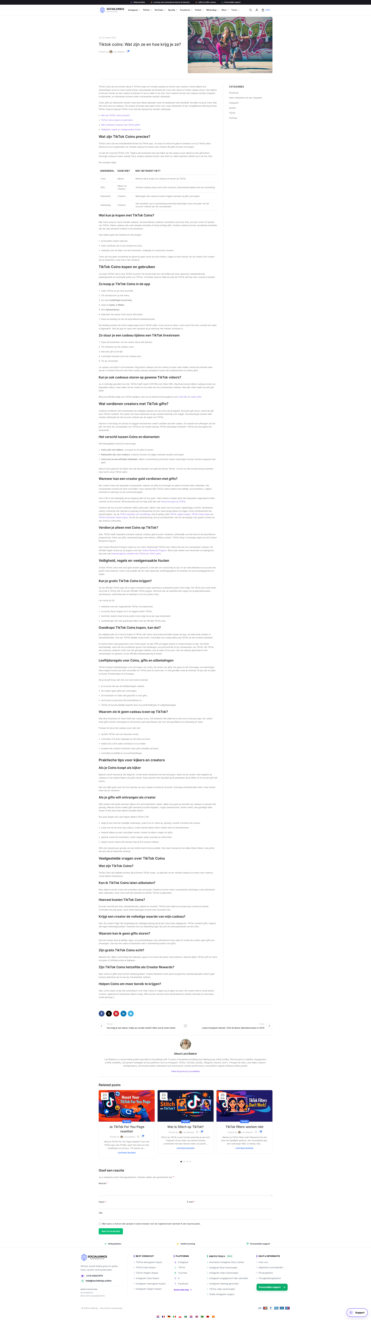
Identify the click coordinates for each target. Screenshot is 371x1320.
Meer (224, 10)
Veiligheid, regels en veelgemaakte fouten (121, 129)
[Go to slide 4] (190, 1161)
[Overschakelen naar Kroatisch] (191, 1316)
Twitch (198, 10)
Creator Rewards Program (154, 550)
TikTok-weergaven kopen (149, 1262)
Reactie (103, 1183)
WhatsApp (211, 10)
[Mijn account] (257, 10)
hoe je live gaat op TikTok (173, 501)
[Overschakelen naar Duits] (169, 1316)
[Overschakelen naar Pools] (180, 1316)
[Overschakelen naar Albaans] (208, 1316)
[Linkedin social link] (123, 1014)
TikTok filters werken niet (244, 1127)
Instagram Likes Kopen (147, 1278)
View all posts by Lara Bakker (185, 1071)
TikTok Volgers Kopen (147, 1272)
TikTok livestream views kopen (113, 517)
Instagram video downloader (223, 1272)
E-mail (191, 1201)
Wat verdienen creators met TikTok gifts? (120, 125)
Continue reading (127, 1153)
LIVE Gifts (182, 397)
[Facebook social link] (102, 1014)
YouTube (159, 10)
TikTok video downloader (222, 1289)
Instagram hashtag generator (224, 1283)
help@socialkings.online (97, 1280)
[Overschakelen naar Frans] (163, 1316)
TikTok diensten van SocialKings (135, 514)
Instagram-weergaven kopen (151, 1283)
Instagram (133, 10)
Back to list (185, 1026)
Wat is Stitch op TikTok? (185, 1127)
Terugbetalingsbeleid (270, 1278)
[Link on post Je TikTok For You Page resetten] (127, 1106)
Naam (102, 1201)
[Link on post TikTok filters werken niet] (244, 1106)
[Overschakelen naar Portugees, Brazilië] (202, 1316)
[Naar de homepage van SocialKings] (94, 1257)
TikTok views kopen (201, 514)
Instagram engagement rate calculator (228, 1278)
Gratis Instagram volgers (221, 1294)
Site (100, 1212)
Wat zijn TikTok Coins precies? (115, 115)
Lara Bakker (119, 52)
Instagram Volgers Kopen (149, 1288)
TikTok (146, 10)
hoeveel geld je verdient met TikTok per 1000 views (136, 553)
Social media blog (183, 1290)
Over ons (263, 1262)
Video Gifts (196, 397)
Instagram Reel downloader (223, 1267)
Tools (234, 10)
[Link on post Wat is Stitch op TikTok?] (186, 1106)
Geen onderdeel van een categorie (245, 97)
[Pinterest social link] (116, 1014)
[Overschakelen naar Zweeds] (185, 1316)
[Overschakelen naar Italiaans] (174, 1316)
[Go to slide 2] (184, 1161)
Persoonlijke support (232, 2)
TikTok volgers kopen (180, 514)
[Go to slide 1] (181, 1161)
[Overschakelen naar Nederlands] (158, 1316)
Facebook (185, 10)
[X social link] (109, 1014)
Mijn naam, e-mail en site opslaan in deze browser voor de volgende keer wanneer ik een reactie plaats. (151, 1223)
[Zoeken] (251, 10)
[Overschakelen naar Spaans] (213, 1316)
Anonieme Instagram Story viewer (226, 1262)
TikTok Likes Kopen (146, 1267)
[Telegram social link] (131, 1014)
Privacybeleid (266, 1272)
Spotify (171, 10)
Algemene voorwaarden (271, 1267)
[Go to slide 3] (187, 1161)
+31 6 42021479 (92, 1275)
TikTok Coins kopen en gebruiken (117, 120)
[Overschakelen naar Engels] (196, 1316)
